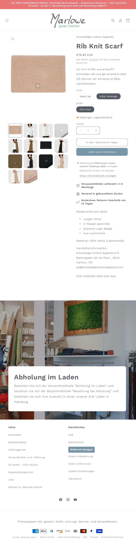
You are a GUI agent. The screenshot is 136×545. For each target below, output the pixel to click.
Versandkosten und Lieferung (26, 457)
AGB (70, 434)
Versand (93, 59)
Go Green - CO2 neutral (23, 464)
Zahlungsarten (17, 449)
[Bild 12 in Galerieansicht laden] (61, 161)
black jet (85, 96)
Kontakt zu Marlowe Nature (25, 487)
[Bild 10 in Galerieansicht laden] (30, 161)
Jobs (11, 479)
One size (85, 109)
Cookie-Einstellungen (81, 471)
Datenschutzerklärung (69, 537)
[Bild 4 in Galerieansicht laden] (61, 131)
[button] (7, 20)
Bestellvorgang (17, 442)
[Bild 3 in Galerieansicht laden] (46, 131)
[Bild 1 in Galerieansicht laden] (15, 131)
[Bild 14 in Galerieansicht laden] (30, 177)
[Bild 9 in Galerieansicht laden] (15, 161)
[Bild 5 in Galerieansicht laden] (15, 146)
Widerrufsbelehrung (80, 456)
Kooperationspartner (21, 472)
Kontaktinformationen (112, 537)
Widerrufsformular (79, 463)
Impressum (75, 478)
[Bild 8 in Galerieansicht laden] (61, 146)
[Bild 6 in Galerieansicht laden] (30, 146)
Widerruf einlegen (81, 449)
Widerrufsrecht (47, 537)
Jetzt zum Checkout (102, 151)
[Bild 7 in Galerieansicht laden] (46, 146)
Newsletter (15, 434)
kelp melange (108, 96)
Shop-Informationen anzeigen (98, 175)
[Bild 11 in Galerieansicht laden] (46, 161)
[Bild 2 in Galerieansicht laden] (30, 131)
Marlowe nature (28, 537)
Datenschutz (76, 442)
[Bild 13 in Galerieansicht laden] (15, 177)
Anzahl (80, 124)
